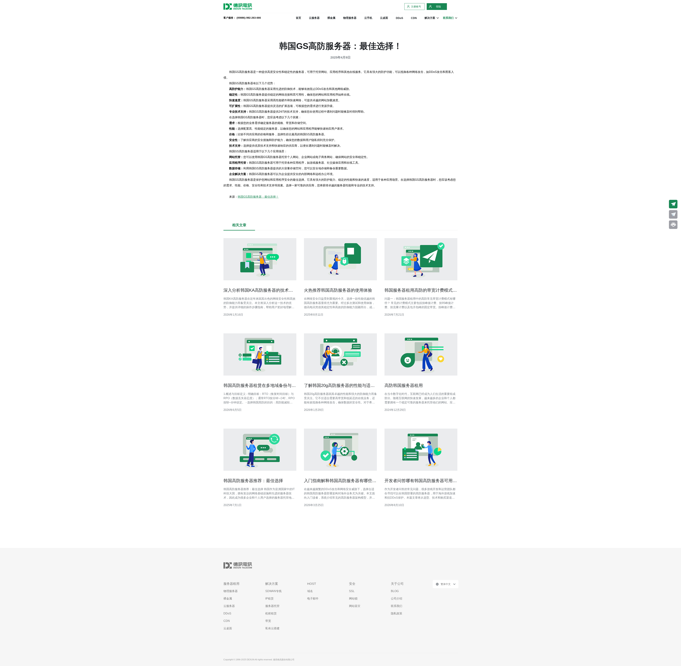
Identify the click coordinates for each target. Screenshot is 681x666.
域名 (310, 591)
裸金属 (331, 17)
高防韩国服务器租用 (403, 385)
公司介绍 (396, 598)
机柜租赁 (271, 613)
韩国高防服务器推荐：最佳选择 (253, 480)
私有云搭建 (272, 628)
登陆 (438, 6)
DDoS (399, 18)
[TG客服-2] (673, 214)
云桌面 (384, 17)
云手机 (368, 17)
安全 (352, 583)
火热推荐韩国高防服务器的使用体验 (338, 290)
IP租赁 (269, 598)
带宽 (268, 620)
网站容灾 (354, 605)
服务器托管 (272, 605)
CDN (414, 18)
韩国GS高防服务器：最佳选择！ (258, 196)
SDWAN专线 (273, 591)
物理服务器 (349, 17)
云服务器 (314, 17)
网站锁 (353, 598)
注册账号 (416, 6)
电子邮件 (313, 598)
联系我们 (396, 605)
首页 (298, 17)
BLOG (395, 591)
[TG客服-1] (673, 204)
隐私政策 (396, 613)
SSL (352, 591)
